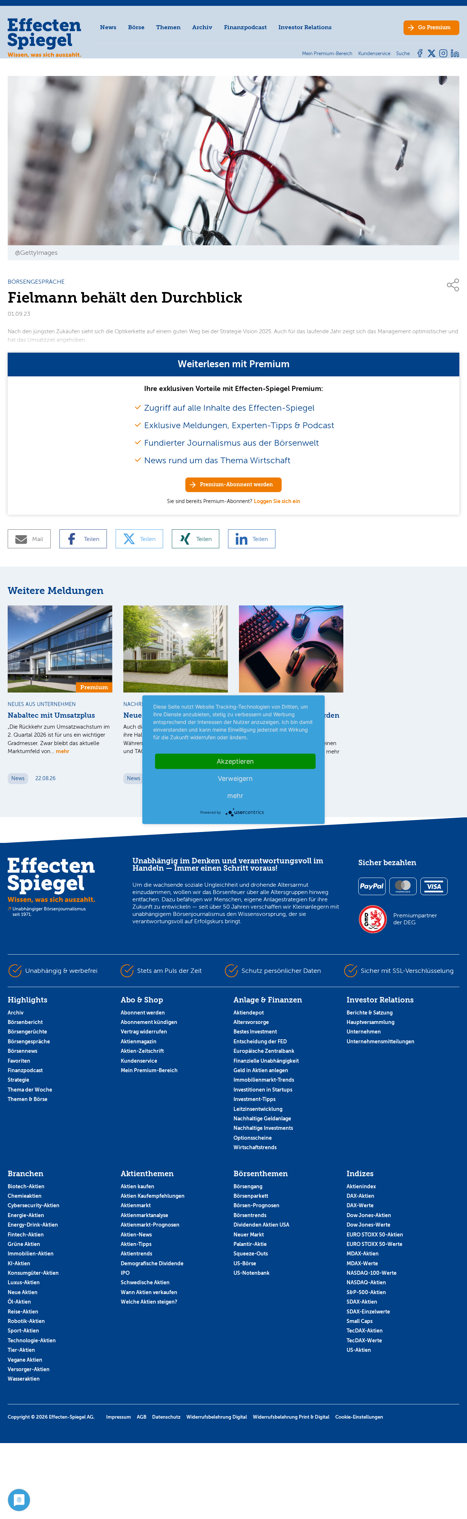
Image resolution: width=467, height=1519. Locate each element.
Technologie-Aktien (32, 1340)
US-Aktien (359, 1350)
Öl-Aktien (19, 1302)
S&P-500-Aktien (366, 1292)
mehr (62, 751)
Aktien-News (136, 1235)
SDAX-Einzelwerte (368, 1312)
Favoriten (19, 1061)
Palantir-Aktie (250, 1244)
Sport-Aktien (23, 1331)
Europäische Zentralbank (264, 1051)
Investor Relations (305, 27)
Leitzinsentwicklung (258, 1109)
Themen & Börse (27, 1099)
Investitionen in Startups (263, 1090)
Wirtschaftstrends (255, 1147)
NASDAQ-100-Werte (372, 1273)
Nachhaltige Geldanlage (262, 1118)
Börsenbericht (25, 1022)
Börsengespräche (29, 1041)
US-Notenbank (252, 1273)
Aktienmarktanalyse (144, 1215)
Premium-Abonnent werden (236, 485)
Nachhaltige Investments (263, 1128)
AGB (141, 1417)
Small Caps (360, 1321)
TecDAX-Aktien (365, 1331)
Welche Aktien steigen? (149, 1302)
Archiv (202, 27)
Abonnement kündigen (149, 1022)
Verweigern (235, 778)
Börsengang (248, 1186)
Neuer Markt (249, 1235)
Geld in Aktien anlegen (261, 1070)
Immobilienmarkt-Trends (264, 1080)
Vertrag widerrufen (144, 1032)
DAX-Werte (360, 1205)
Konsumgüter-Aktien (33, 1273)
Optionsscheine (253, 1138)
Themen (168, 27)
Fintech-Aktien (26, 1235)
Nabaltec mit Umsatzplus (51, 715)
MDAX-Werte (362, 1263)
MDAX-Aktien (363, 1254)
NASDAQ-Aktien (366, 1282)
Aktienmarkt (136, 1205)
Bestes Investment (255, 1032)
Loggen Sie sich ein (277, 501)
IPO (125, 1273)
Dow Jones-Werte (368, 1225)
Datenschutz (166, 1417)
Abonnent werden (143, 1013)
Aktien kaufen (137, 1186)
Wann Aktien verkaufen (149, 1292)
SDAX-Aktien (362, 1302)
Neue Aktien (23, 1292)
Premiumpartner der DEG (415, 918)
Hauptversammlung (370, 1022)
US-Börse (245, 1263)
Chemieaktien (25, 1196)
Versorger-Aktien (29, 1369)
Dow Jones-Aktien (369, 1215)
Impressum (118, 1417)
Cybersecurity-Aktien (33, 1205)
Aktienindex (361, 1186)
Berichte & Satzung (370, 1013)
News (108, 27)
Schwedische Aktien (145, 1282)
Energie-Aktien (26, 1215)
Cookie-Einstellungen (359, 1417)
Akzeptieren (235, 761)
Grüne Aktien (24, 1244)
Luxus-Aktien (24, 1282)
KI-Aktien (19, 1263)
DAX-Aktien (360, 1196)
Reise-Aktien (23, 1312)
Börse (136, 27)
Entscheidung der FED (260, 1041)
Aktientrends (136, 1254)
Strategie (18, 1080)
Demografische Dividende (152, 1263)
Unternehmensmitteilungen (380, 1041)
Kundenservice (139, 1061)
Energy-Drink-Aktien (33, 1225)
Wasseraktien (24, 1379)
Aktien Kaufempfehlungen (153, 1196)
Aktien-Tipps (136, 1244)
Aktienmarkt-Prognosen (150, 1225)
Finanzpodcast (245, 27)
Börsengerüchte (27, 1032)
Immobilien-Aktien (31, 1254)
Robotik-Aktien (26, 1321)
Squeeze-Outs (251, 1254)
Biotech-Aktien (26, 1186)
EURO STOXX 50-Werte (374, 1244)
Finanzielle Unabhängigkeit (266, 1061)
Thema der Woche (30, 1090)
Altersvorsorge (251, 1022)
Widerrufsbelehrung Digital (216, 1417)
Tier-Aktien (21, 1350)
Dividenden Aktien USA (261, 1225)
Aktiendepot (249, 1013)
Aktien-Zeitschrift (142, 1051)
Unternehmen (364, 1032)
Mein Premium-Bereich (149, 1070)
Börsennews (22, 1051)
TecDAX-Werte (364, 1340)
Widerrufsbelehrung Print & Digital (291, 1417)
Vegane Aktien (25, 1360)
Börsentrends (250, 1215)
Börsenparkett (251, 1196)
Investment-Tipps (254, 1099)
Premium (434, 27)
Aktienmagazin (139, 1041)
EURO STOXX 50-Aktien (375, 1235)
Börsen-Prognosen (256, 1205)
